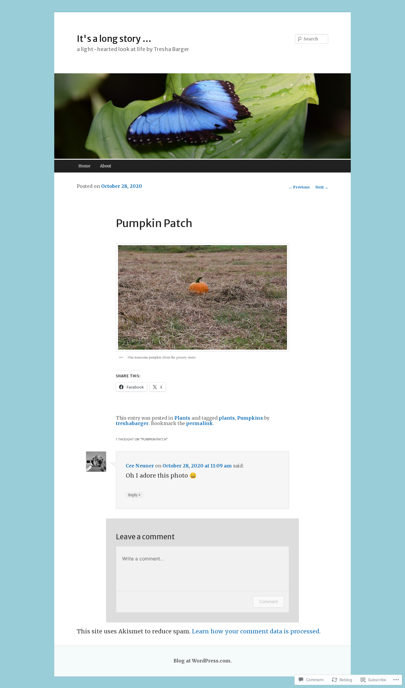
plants (227, 418)
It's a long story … (114, 38)
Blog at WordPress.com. (202, 661)
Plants (182, 418)
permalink (199, 423)
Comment (268, 601)
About (105, 166)
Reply (134, 494)
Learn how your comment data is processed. (256, 631)
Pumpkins (250, 418)
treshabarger (132, 423)
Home (84, 166)
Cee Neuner (140, 466)
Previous (299, 187)
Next (321, 187)
